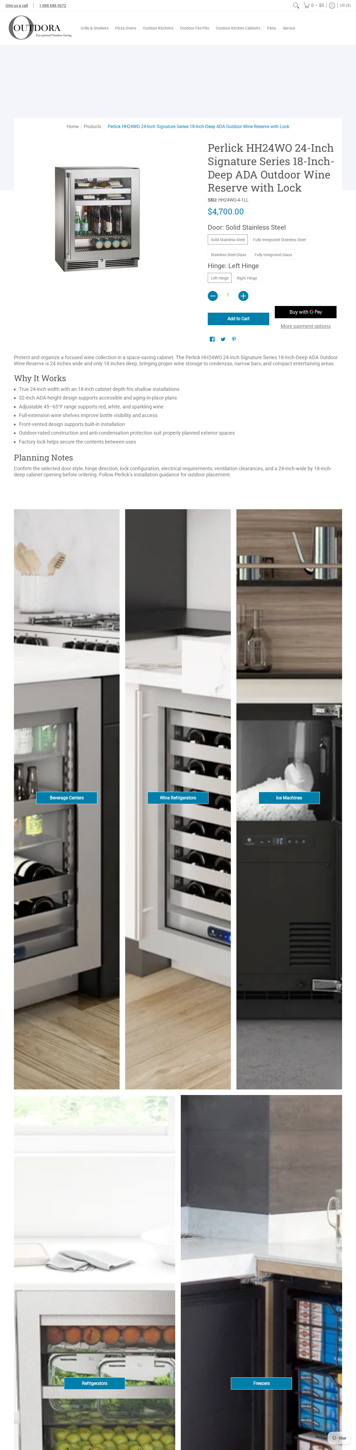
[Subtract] (213, 296)
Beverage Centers (67, 797)
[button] (314, 5)
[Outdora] (39, 28)
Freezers (261, 1383)
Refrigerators (94, 1383)
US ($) (345, 5)
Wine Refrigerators (178, 797)
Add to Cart (238, 318)
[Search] (296, 5)
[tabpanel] (178, 418)
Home (72, 126)
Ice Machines (289, 797)
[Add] (243, 296)
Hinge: (233, 266)
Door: (247, 227)
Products (92, 126)
